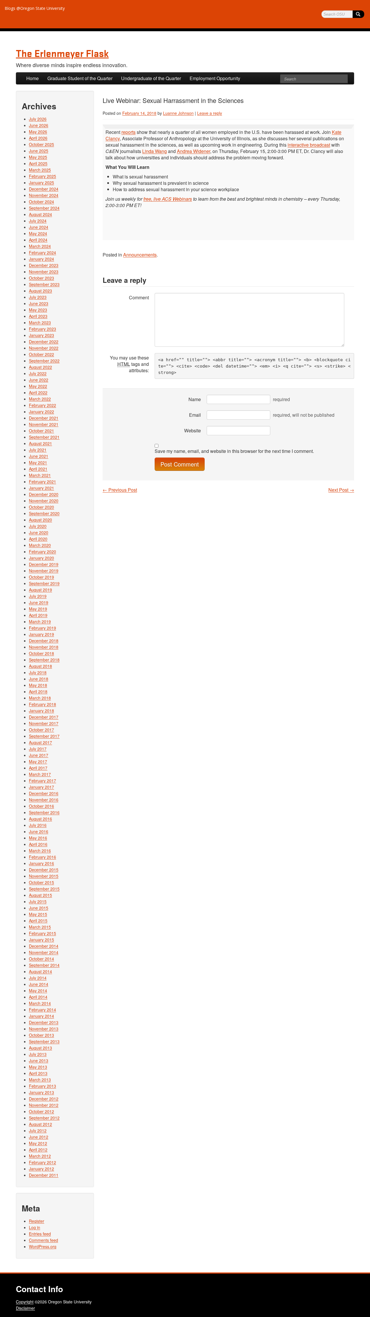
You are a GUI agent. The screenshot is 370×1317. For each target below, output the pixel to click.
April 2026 (38, 138)
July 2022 (38, 373)
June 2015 (38, 908)
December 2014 (43, 946)
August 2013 (40, 1048)
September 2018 (44, 660)
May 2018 (38, 685)
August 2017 (40, 742)
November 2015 (43, 876)
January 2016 (41, 863)
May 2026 (38, 131)
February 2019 (42, 628)
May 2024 (38, 233)
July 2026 (38, 119)
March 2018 (40, 698)
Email (195, 415)
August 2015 (40, 895)
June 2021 (38, 456)
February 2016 (42, 857)
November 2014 (43, 952)
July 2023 (38, 297)
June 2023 (38, 303)
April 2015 (38, 920)
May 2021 (38, 462)
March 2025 (40, 170)
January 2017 (41, 787)
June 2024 (38, 227)
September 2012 (44, 1118)
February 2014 (42, 1009)
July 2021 (38, 450)
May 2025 (38, 157)
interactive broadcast (309, 144)
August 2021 (40, 443)
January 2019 (41, 634)
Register (36, 1221)
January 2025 (41, 182)
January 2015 (41, 939)
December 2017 (43, 717)
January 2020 (41, 558)
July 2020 (38, 526)
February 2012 (42, 1162)
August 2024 (40, 214)
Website (192, 430)
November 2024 (43, 195)
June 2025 (38, 151)
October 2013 (41, 1035)
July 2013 (38, 1054)
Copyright (25, 1302)
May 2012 (38, 1143)
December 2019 (43, 564)
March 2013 (40, 1079)
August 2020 (40, 520)
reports (128, 132)
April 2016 (38, 844)
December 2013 (43, 1022)
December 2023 (43, 265)
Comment (139, 297)
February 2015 (42, 933)
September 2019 (44, 583)
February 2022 (42, 405)
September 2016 (44, 812)
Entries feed (40, 1234)
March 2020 (40, 545)
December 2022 (43, 341)
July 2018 (38, 672)
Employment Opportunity (215, 78)
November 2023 (43, 271)
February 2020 (42, 551)
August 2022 (40, 367)
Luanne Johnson (178, 113)
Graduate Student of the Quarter (79, 78)
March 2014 (40, 1003)
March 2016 (40, 850)
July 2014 (38, 978)
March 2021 (40, 475)
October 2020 (41, 507)
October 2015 (41, 882)
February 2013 (42, 1086)
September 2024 (44, 208)
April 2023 (38, 316)
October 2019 (41, 577)
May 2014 (38, 990)
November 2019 (43, 570)
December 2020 (43, 494)
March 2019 (40, 621)
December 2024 (43, 189)
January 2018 (41, 710)
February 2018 (42, 704)
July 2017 (38, 749)
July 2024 (38, 221)
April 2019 (38, 615)
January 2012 (41, 1169)
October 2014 (41, 959)
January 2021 (41, 488)
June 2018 (38, 679)
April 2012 (38, 1149)
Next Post (341, 490)
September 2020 (44, 513)
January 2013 (41, 1092)
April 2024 (38, 240)
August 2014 (40, 971)
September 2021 (44, 437)
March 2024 (40, 246)
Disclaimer (25, 1308)
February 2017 (42, 780)
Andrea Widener (193, 151)
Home (32, 78)
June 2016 (38, 831)
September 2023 (44, 284)
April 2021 (38, 469)
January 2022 (41, 411)
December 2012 (43, 1099)
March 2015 (40, 927)
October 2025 (41, 144)
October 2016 (41, 806)
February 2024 (42, 252)
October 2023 (41, 278)
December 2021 (43, 418)
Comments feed (43, 1240)
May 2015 (38, 914)
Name (194, 399)
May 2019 (38, 609)
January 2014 (41, 1016)
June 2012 (38, 1137)
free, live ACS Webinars (167, 198)
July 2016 (38, 825)
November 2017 (43, 723)
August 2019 (40, 590)
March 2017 (40, 774)
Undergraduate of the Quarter (151, 78)
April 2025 (38, 163)
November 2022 (43, 348)
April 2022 (38, 392)
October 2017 (41, 730)
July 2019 (38, 596)
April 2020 (38, 539)
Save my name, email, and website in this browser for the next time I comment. (234, 451)
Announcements (140, 254)
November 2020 (43, 500)
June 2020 (38, 532)
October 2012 (41, 1111)
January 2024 (41, 259)
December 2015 (43, 870)
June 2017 (38, 755)
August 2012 (40, 1124)
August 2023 (40, 291)
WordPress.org (42, 1246)
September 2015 (44, 889)
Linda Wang (154, 151)
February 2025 (42, 176)
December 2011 (43, 1175)
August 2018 (40, 666)
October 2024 (41, 201)
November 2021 (43, 424)
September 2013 (44, 1041)
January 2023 (41, 335)
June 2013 (38, 1060)
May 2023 (38, 310)
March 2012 (40, 1156)
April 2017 (38, 768)
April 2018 (38, 691)
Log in (34, 1227)
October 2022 (41, 354)
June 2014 (38, 984)
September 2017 (44, 736)
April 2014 (38, 997)
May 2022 (38, 386)
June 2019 (38, 602)
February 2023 (42, 329)
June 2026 (38, 125)
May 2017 (38, 761)
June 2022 (38, 380)
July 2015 (38, 901)
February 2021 (42, 481)
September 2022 (44, 361)
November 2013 (43, 1029)
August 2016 (40, 819)
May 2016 (38, 838)
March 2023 (40, 322)
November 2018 (43, 647)
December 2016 (43, 793)
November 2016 (43, 800)
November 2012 (43, 1105)
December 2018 (43, 640)
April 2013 (38, 1073)
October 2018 (41, 653)
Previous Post (120, 490)
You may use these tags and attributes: (129, 364)
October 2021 (41, 431)
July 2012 (38, 1130)
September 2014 (44, 965)
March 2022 (40, 399)
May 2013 (38, 1067)
